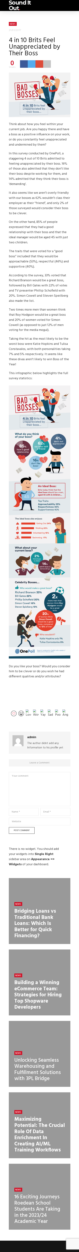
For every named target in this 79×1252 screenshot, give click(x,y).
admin (31, 737)
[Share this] (24, 64)
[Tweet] (31, 64)
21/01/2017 (15, 30)
